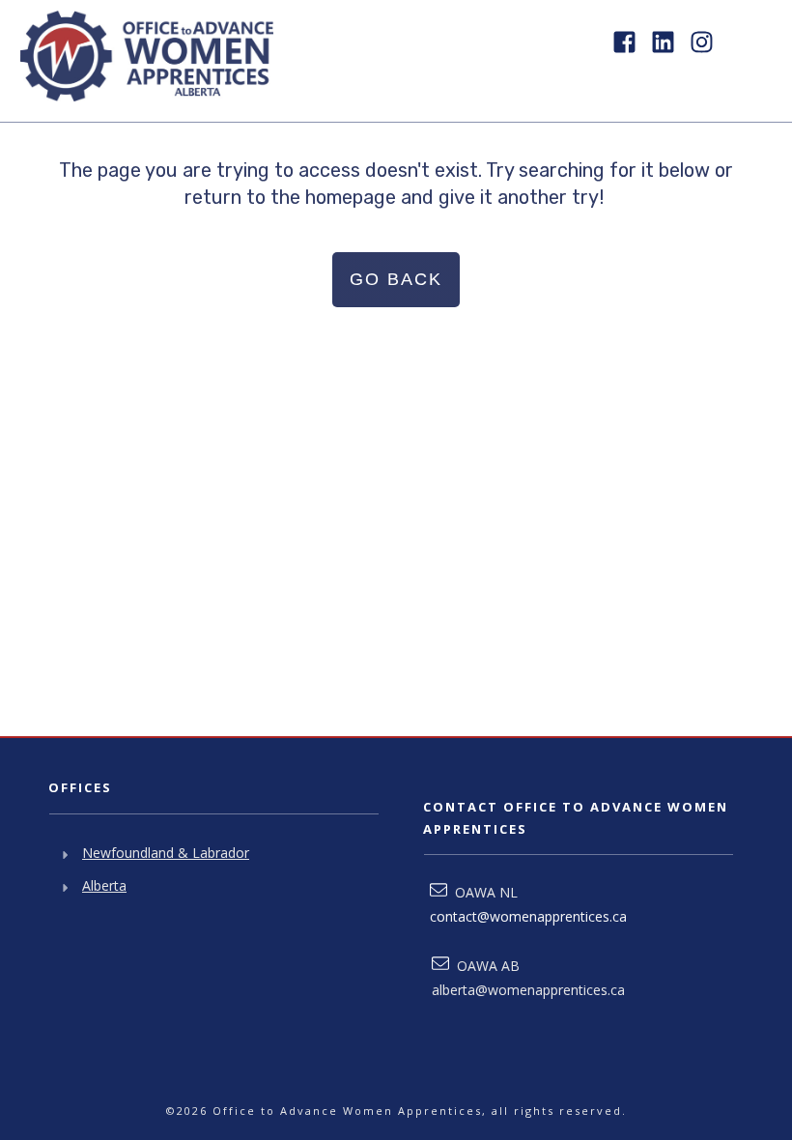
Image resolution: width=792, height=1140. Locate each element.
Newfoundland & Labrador (165, 852)
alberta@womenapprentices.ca (528, 990)
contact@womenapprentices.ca (528, 916)
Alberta (104, 885)
